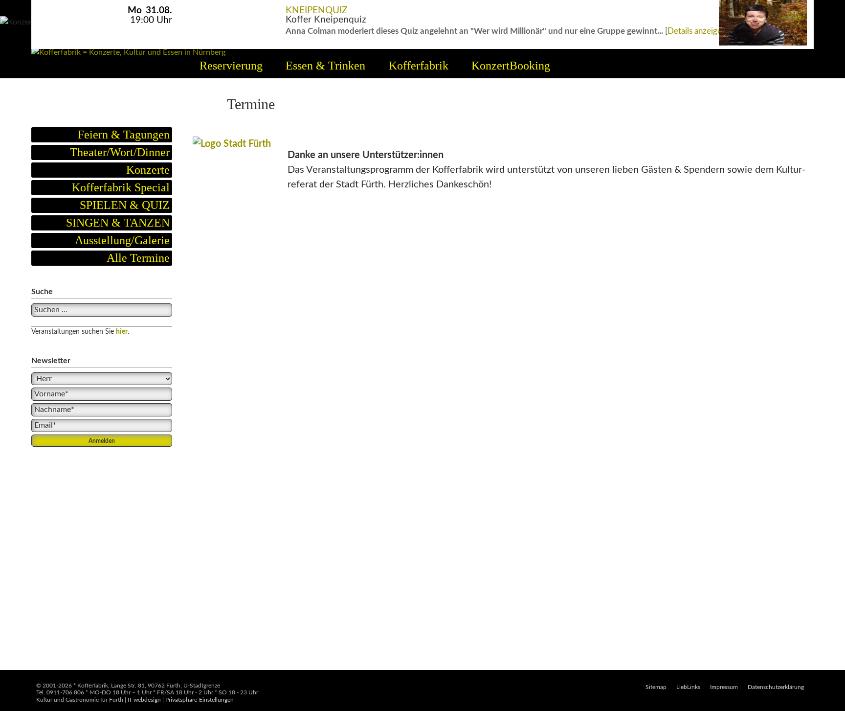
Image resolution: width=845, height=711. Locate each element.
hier (122, 331)
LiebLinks (688, 687)
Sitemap (656, 687)
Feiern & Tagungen (124, 134)
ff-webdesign (144, 700)
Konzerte (148, 169)
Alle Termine (138, 258)
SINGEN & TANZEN (118, 222)
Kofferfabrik (418, 65)
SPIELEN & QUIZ (125, 205)
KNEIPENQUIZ (316, 10)
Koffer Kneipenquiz (326, 19)
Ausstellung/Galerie (122, 240)
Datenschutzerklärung (776, 687)
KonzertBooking (510, 65)
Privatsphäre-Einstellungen (199, 700)
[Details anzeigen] (763, 5)
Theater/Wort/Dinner (120, 152)
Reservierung (231, 65)
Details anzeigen (696, 31)
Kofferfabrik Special (121, 187)
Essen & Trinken (325, 65)
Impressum (724, 687)
